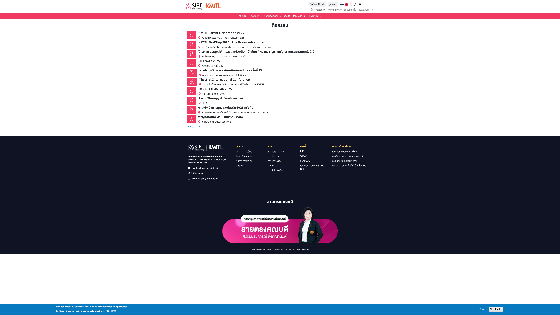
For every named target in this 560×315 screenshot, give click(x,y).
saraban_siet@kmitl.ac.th (205, 178)
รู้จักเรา (242, 16)
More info (111, 311)
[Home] (203, 6)
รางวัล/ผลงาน (274, 161)
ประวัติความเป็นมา (244, 151)
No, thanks (496, 309)
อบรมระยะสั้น (350, 10)
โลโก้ (302, 151)
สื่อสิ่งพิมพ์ (305, 161)
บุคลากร (333, 4)
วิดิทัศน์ (303, 156)
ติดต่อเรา (255, 16)
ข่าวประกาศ (273, 156)
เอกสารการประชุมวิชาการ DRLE (312, 167)
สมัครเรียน (363, 10)
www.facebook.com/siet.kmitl (205, 168)
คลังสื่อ (286, 16)
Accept (483, 309)
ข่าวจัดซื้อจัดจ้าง (275, 170)
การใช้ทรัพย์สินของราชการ (344, 161)
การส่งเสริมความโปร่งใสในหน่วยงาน (349, 165)
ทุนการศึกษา (334, 10)
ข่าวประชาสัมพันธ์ (276, 151)
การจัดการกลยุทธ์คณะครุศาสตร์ (347, 156)
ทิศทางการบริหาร (244, 161)
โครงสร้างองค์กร (244, 156)
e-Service (313, 16)
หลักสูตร (320, 10)
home (311, 10)
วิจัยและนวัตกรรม (272, 16)
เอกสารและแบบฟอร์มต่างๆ (345, 151)
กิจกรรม (272, 165)
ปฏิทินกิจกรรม (299, 16)
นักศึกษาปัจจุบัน (317, 4)
